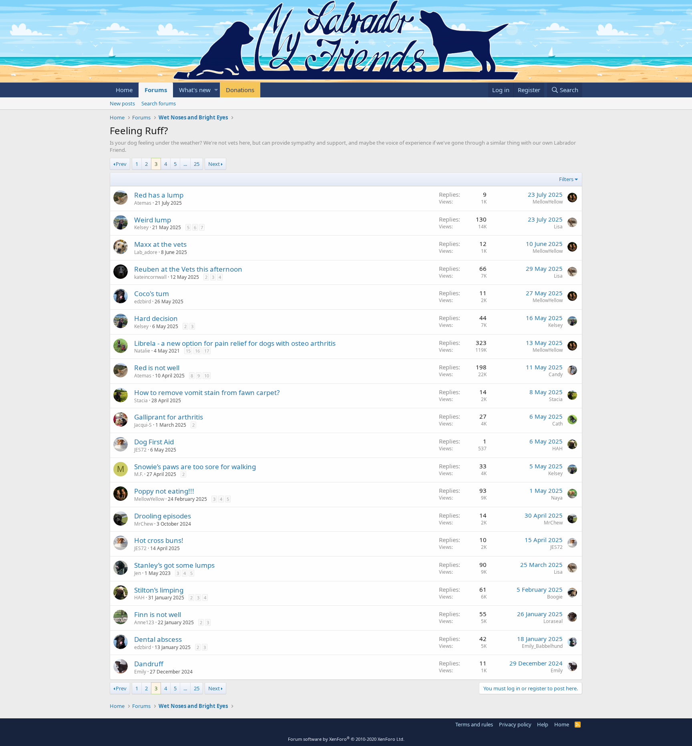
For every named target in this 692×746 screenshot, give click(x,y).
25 (196, 163)
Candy (556, 374)
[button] (216, 90)
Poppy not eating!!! (164, 491)
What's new (195, 90)
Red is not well (156, 367)
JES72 (140, 449)
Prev (121, 163)
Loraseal (553, 621)
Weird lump (152, 219)
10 (206, 376)
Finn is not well (157, 614)
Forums (156, 90)
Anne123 (144, 622)
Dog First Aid (154, 441)
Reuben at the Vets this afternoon (188, 269)
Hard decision (156, 318)
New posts (122, 103)
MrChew (143, 523)
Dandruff (148, 663)
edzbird (142, 301)
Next (214, 163)
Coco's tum (151, 293)
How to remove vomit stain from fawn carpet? (207, 392)
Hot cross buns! (158, 540)
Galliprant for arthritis (168, 416)
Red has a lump (158, 195)
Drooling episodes (162, 515)
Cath (557, 423)
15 (188, 351)
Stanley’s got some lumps (174, 565)
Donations (240, 90)
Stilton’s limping (158, 590)
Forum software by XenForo (346, 739)
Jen (137, 573)
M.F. (138, 474)
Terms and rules (474, 724)
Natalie (142, 350)
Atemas (142, 203)
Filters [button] (566, 179)
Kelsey (141, 227)
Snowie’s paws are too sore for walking (195, 466)
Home (124, 90)
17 (206, 351)
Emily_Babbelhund (542, 646)
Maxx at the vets (160, 244)
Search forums (158, 103)
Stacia (141, 400)
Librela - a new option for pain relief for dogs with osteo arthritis (235, 343)
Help (542, 724)
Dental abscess (158, 639)
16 (197, 351)
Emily (140, 671)
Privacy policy (515, 724)
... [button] (185, 163)
